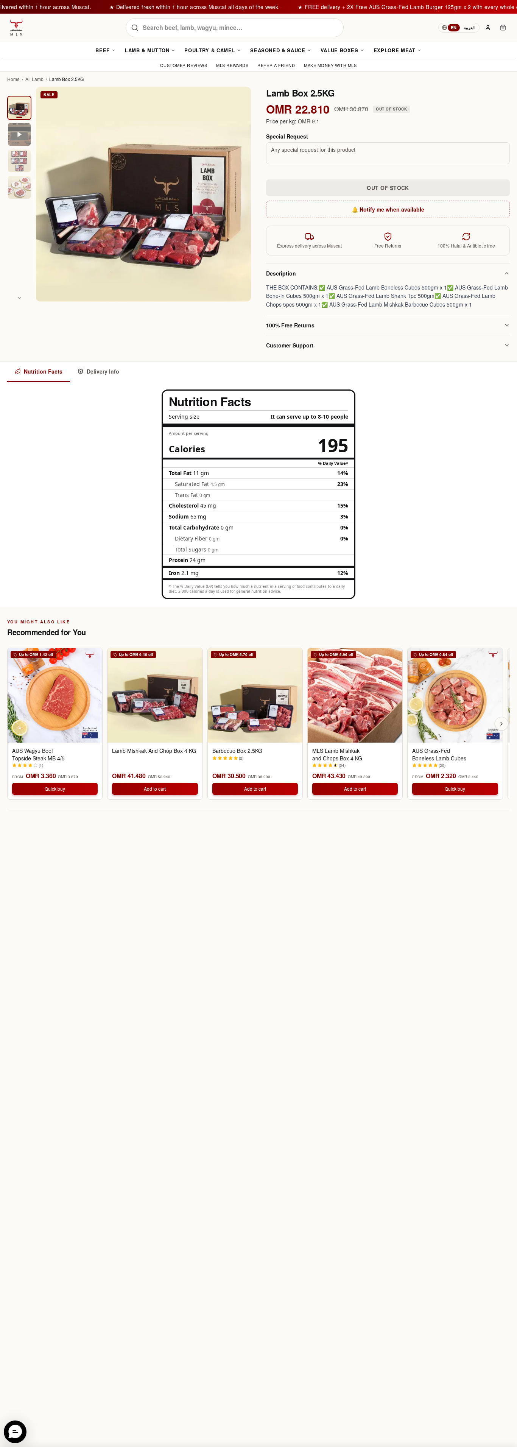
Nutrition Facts (43, 371)
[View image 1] (19, 108)
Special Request (287, 136)
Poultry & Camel (209, 50)
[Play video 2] (19, 134)
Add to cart (155, 788)
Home (13, 79)
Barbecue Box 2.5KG (237, 750)
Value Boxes (339, 50)
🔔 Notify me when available (388, 209)
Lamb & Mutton (147, 50)
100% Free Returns (290, 325)
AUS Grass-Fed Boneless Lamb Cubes (439, 754)
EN (454, 27)
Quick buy (55, 788)
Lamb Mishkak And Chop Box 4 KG (154, 750)
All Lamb (34, 79)
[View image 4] (19, 187)
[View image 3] (19, 161)
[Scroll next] (501, 724)
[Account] (488, 27)
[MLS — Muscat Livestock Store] (16, 28)
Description (281, 273)
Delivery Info (103, 371)
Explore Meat (395, 50)
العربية (469, 27)
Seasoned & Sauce (277, 50)
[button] (15, 1432)
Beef (102, 50)
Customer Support (289, 345)
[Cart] (503, 27)
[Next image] (19, 298)
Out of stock (388, 188)
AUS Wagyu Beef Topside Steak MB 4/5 (38, 754)
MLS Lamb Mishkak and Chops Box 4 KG (337, 754)
